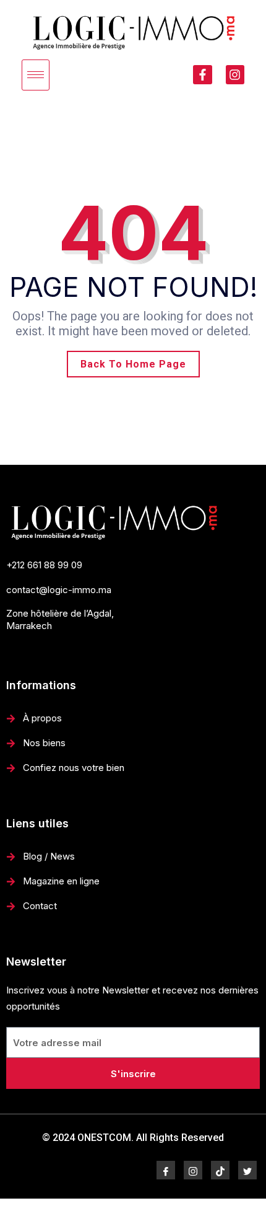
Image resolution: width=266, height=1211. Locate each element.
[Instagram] (235, 74)
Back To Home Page (133, 364)
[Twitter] (247, 1170)
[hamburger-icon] (35, 74)
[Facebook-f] (202, 74)
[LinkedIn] (220, 1170)
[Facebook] (166, 1170)
